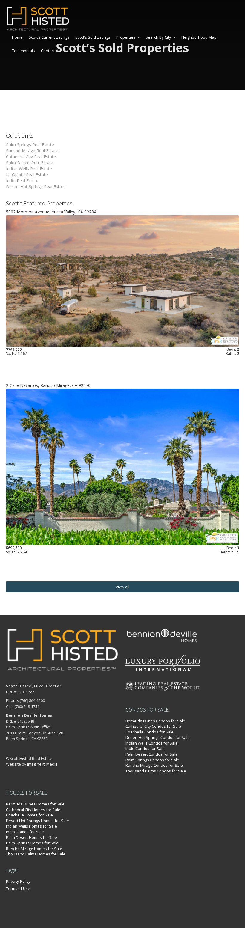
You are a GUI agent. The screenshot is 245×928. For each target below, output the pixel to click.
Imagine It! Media (42, 764)
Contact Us (50, 50)
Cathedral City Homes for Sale (33, 809)
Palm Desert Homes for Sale (31, 837)
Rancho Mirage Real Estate (32, 150)
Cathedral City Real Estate (31, 156)
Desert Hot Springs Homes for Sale (37, 820)
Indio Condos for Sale (145, 748)
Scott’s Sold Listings (92, 37)
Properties (125, 37)
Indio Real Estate (22, 180)
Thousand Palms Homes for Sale (35, 854)
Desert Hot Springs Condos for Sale (157, 737)
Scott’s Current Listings (49, 37)
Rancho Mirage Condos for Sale (154, 765)
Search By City (158, 37)
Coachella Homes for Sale (29, 815)
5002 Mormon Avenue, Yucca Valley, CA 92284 (51, 212)
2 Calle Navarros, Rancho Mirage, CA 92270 (48, 385)
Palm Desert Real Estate (29, 162)
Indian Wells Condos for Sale (151, 743)
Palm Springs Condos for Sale (152, 760)
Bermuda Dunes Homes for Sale (35, 804)
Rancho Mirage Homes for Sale (34, 848)
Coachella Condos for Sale (149, 732)
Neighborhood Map (199, 37)
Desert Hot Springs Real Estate (36, 186)
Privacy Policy (18, 881)
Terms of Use (18, 888)
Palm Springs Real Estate (30, 144)
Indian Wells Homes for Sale (31, 826)
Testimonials (23, 50)
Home (17, 37)
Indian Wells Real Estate (29, 168)
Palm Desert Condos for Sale (151, 754)
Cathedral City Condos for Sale (153, 726)
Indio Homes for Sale (25, 831)
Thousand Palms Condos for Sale (155, 771)
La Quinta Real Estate (27, 174)
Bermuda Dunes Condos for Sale (155, 721)
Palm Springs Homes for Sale (32, 843)
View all (122, 587)
